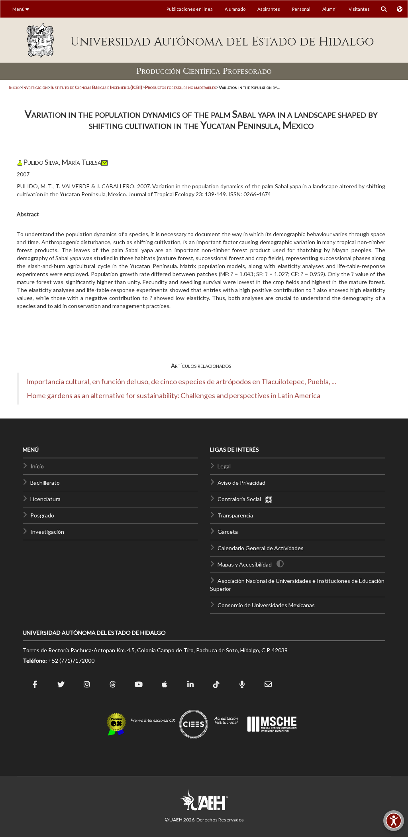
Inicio (14, 87)
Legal (224, 466)
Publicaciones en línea (190, 9)
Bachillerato (45, 482)
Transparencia (235, 515)
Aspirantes (268, 9)
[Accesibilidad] (393, 820)
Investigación (47, 531)
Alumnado (235, 9)
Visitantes (359, 9)
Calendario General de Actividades (261, 548)
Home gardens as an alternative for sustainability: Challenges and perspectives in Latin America (173, 395)
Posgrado (42, 515)
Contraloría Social (241, 498)
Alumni (329, 9)
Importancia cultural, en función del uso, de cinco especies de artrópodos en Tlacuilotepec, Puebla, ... (181, 381)
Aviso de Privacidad (241, 482)
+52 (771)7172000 (71, 660)
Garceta (228, 531)
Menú (19, 9)
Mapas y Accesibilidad (245, 564)
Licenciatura (45, 498)
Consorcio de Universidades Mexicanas (266, 605)
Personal (301, 9)
